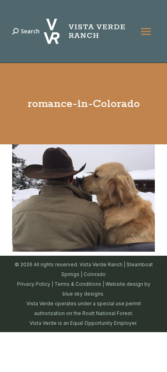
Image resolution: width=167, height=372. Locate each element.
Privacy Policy (33, 284)
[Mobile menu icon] (146, 31)
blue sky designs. (83, 294)
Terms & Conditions (77, 284)
